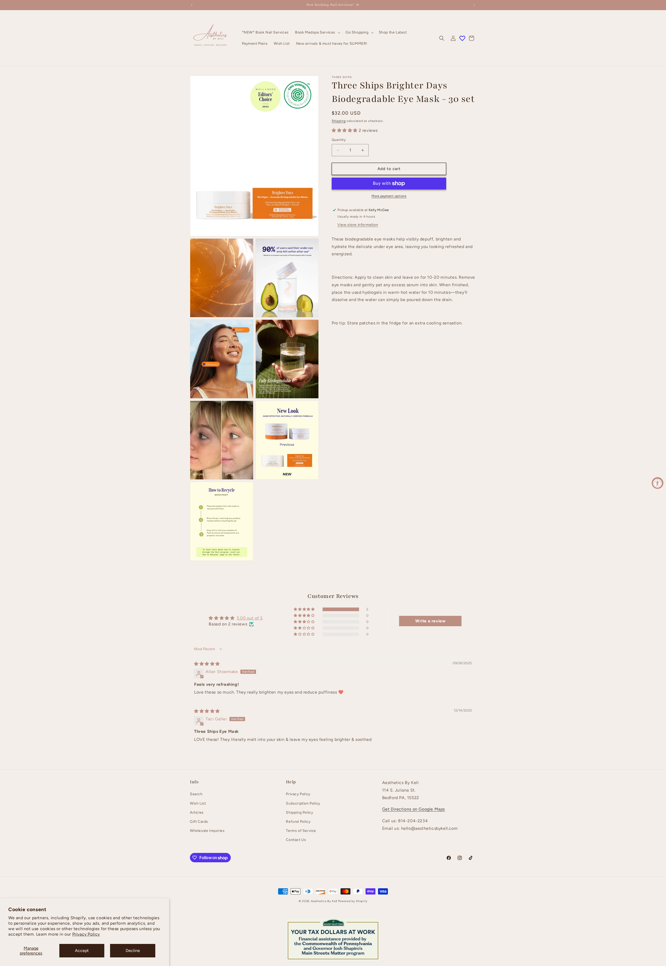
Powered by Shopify (353, 901)
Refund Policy (298, 821)
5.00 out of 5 (250, 618)
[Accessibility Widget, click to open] (657, 483)
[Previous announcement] (191, 5)
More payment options (389, 196)
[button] (317, 32)
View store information (357, 225)
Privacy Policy (86, 934)
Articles (197, 812)
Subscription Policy (303, 803)
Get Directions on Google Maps (413, 809)
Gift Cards (199, 821)
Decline (133, 950)
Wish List (198, 803)
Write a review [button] (430, 620)
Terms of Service (301, 830)
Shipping (339, 121)
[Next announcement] (474, 5)
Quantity (339, 140)
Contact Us (296, 840)
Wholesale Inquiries (207, 830)
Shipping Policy (299, 812)
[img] (207, 663)
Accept (82, 950)
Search (196, 794)
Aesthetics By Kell (324, 901)
